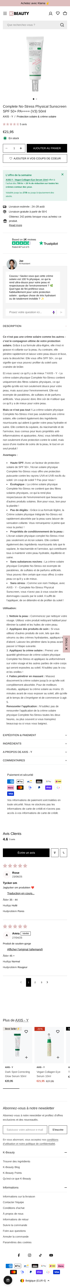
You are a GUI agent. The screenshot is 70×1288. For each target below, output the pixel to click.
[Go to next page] (48, 982)
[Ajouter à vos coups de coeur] (26, 1031)
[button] (11, 124)
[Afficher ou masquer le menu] (5, 13)
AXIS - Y (8, 116)
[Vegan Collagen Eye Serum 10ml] (49, 1045)
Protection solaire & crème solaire (36, 116)
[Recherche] (62, 25)
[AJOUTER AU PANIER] (26, 1057)
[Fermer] (62, 174)
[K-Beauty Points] (8, 1280)
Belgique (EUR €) (35, 1280)
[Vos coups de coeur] (58, 13)
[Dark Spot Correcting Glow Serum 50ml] (17, 1045)
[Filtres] (55, 852)
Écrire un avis (26, 852)
